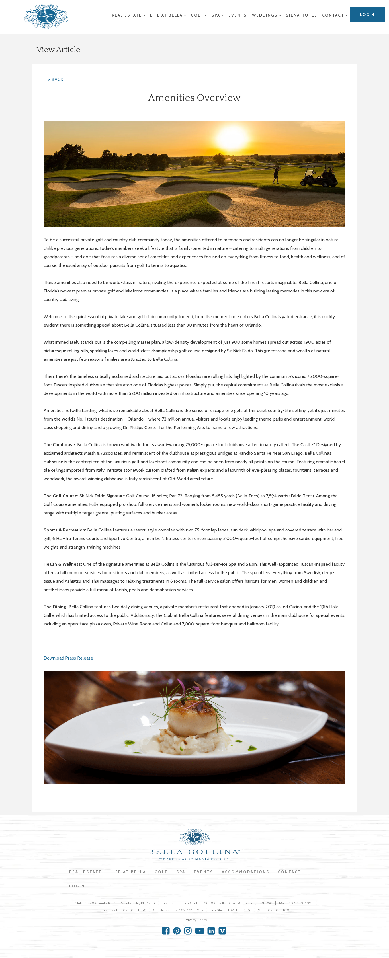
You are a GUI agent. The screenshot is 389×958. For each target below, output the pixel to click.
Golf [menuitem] (197, 15)
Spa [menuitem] (216, 15)
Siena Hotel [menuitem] (301, 15)
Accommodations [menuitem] (245, 872)
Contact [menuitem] (333, 15)
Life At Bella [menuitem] (128, 872)
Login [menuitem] (367, 14)
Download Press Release (68, 658)
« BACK (55, 79)
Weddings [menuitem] (265, 15)
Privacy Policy (196, 920)
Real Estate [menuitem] (127, 15)
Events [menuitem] (237, 15)
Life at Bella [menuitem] (166, 15)
